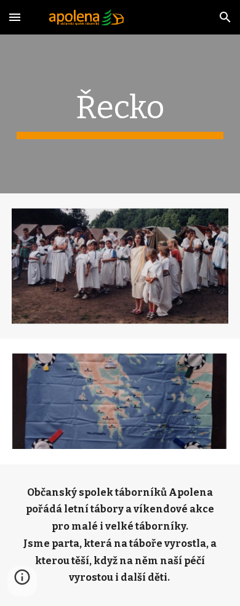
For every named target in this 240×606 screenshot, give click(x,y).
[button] (15, 17)
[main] (120, 114)
